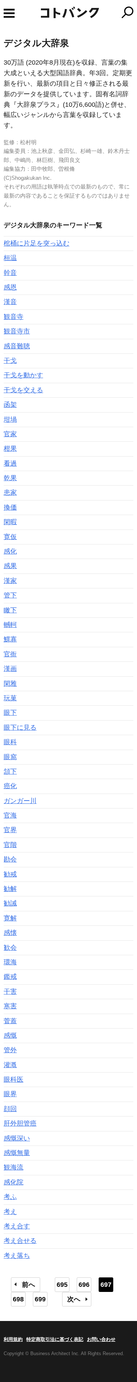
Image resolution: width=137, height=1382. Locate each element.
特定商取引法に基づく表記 (54, 1339)
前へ (28, 1284)
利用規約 (13, 1339)
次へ (73, 1299)
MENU (9, 13)
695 (62, 1284)
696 (84, 1284)
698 (18, 1299)
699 (40, 1299)
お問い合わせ (101, 1339)
